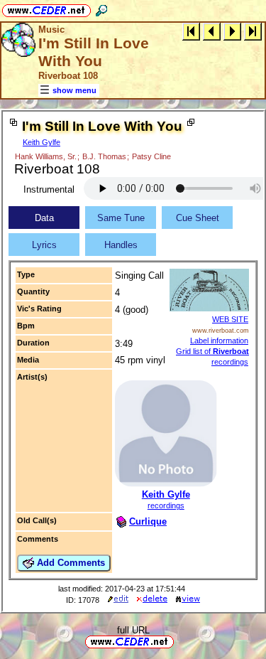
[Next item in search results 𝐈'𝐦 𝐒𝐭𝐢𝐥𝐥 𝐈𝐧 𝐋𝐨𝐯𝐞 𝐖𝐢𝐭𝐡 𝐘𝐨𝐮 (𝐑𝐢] (232, 31)
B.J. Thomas (104, 156)
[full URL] (179, 641)
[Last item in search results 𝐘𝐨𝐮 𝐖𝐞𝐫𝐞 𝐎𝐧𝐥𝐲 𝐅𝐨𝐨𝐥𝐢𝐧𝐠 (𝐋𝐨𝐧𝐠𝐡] (253, 31)
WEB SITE (230, 319)
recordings (166, 505)
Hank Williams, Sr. (46, 156)
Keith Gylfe (41, 142)
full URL (133, 630)
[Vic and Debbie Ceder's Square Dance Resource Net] (46, 8)
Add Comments (69, 562)
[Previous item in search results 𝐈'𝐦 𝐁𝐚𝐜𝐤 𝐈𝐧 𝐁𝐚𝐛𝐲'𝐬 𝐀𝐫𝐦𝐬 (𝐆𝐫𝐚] (212, 31)
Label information (219, 340)
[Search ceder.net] (101, 8)
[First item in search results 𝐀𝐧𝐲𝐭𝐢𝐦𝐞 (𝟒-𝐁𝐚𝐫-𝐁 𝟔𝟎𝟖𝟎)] (191, 31)
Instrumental (48, 189)
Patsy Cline (151, 156)
